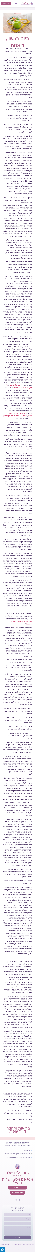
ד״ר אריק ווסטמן (9, 416)
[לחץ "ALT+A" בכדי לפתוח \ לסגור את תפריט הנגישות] (2, 1249)
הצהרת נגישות (22, 1249)
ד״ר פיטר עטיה (21, 413)
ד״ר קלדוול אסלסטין (16, 385)
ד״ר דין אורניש (18, 388)
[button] (15, 3)
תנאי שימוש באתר (14, 1249)
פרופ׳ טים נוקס (21, 416)
